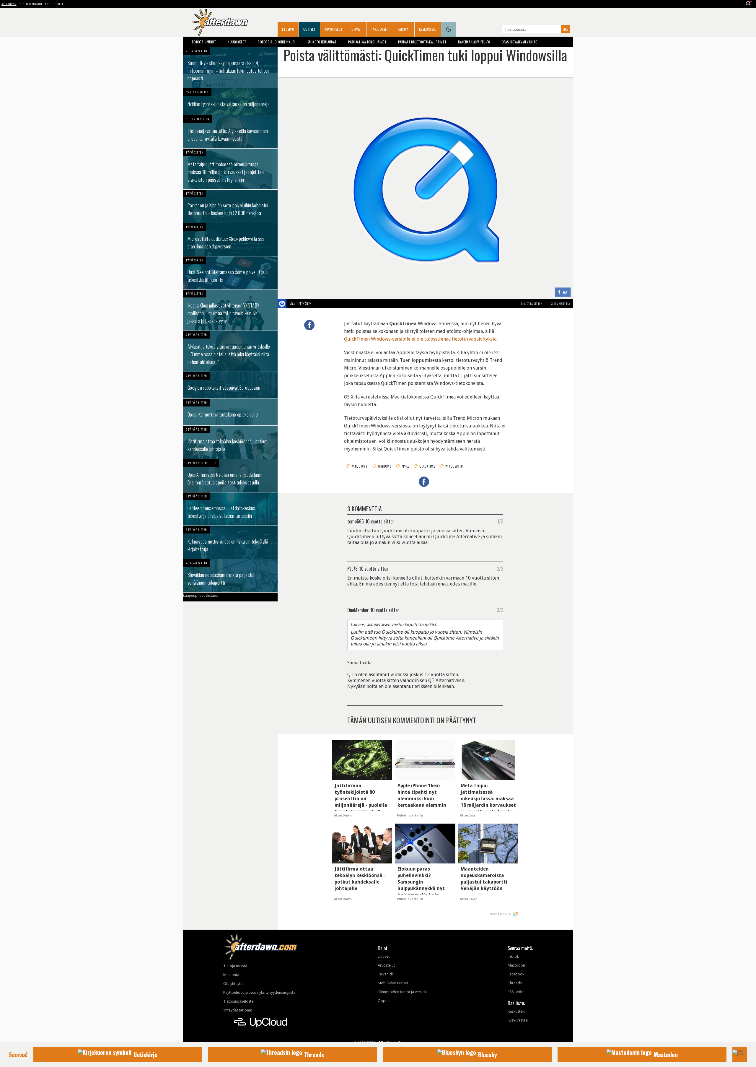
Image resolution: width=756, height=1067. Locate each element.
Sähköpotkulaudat (322, 42)
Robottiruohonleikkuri (276, 42)
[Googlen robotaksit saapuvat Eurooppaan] (230, 385)
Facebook (516, 974)
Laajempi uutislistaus (200, 595)
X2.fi (48, 3)
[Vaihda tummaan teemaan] (448, 29)
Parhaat (404, 29)
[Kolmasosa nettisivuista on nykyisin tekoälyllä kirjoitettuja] (230, 542)
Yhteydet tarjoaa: (237, 1010)
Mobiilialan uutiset (393, 983)
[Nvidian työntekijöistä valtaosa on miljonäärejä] (230, 101)
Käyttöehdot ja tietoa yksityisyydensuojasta (259, 992)
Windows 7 (359, 466)
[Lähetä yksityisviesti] (319, 303)
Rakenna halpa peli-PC (474, 42)
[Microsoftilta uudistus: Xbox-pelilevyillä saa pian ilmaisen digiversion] (230, 239)
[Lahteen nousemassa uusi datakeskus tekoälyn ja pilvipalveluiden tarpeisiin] (230, 509)
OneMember (358, 609)
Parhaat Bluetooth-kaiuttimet (422, 42)
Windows (384, 466)
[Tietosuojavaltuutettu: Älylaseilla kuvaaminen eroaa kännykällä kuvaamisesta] (230, 131)
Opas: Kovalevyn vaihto (520, 42)
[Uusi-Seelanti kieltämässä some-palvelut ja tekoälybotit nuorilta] (230, 272)
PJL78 (352, 568)
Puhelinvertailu (30, 3)
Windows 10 (454, 466)
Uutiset (309, 29)
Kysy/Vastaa (518, 1020)
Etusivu (288, 29)
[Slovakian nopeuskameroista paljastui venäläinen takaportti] (230, 575)
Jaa (565, 292)
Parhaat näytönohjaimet (367, 42)
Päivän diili (386, 974)
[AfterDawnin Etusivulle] (220, 22)
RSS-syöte (516, 992)
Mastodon (516, 965)
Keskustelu (427, 29)
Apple (405, 466)
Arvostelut (333, 29)
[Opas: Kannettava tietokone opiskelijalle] (230, 412)
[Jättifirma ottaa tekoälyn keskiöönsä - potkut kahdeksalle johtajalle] (230, 442)
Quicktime (427, 466)
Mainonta (231, 974)
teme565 (355, 521)
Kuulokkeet (237, 42)
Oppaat (356, 29)
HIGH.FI (58, 3)
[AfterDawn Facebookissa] (495, 29)
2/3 (500, 568)
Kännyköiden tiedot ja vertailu (402, 992)
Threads (515, 983)
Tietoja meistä (235, 966)
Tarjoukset (380, 29)
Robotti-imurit (204, 42)
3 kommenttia (560, 303)
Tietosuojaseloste (238, 1001)
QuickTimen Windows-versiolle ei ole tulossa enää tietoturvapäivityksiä (420, 339)
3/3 (500, 609)
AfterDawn (9, 3)
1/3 (500, 521)
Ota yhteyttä (233, 983)
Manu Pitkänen (300, 303)
